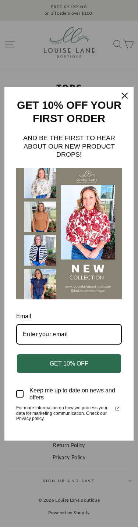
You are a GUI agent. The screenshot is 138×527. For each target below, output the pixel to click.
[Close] (125, 95)
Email (23, 316)
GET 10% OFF (69, 363)
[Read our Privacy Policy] (117, 408)
